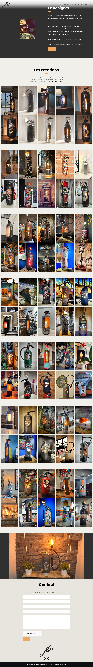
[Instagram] (48, 658)
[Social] (90, 4)
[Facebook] (45, 658)
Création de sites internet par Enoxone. (60, 664)
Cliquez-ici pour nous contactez (55, 81)
